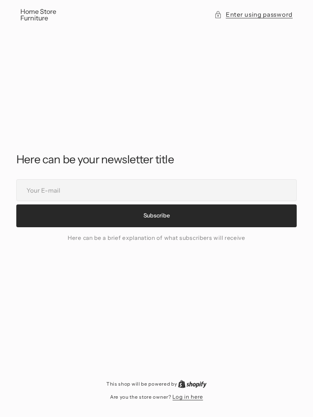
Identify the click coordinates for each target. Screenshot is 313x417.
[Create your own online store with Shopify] (192, 383)
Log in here (187, 396)
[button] (253, 15)
